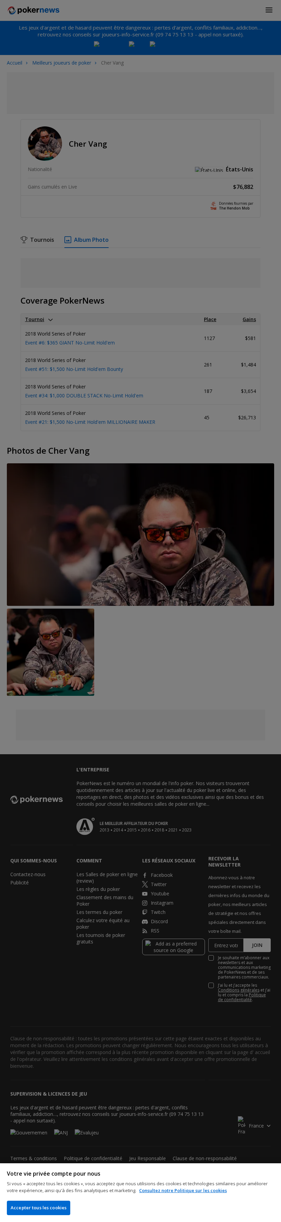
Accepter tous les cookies (38, 1207)
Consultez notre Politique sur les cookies (183, 1190)
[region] (140, 1192)
